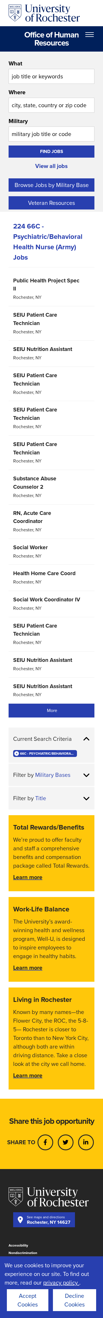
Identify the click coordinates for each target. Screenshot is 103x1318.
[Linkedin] (86, 1142)
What (15, 63)
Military (18, 121)
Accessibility (18, 1245)
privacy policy (61, 1282)
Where (17, 92)
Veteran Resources (51, 203)
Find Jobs (51, 151)
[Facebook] (45, 1142)
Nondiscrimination (23, 1252)
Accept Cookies (27, 1300)
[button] (51, 739)
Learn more (27, 877)
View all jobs (51, 166)
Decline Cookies (74, 1300)
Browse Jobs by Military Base (52, 185)
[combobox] (51, 71)
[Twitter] (66, 1142)
